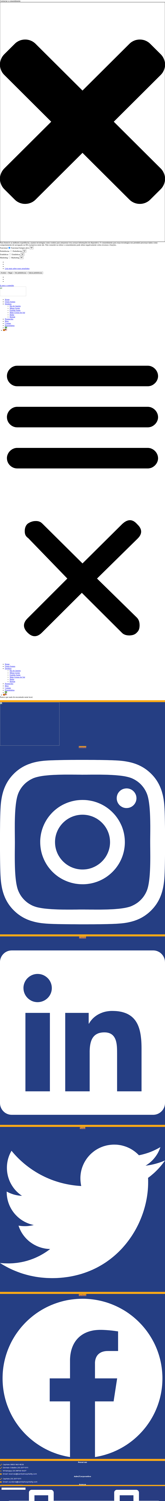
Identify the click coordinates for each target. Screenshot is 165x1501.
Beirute (12, 317)
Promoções (9, 319)
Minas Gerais (15, 308)
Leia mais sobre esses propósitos (17, 268)
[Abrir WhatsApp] (159, 1495)
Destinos (8, 304)
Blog (7, 321)
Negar (10, 273)
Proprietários (9, 326)
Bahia (12, 315)
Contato (8, 323)
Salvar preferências (35, 273)
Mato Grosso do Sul (17, 313)
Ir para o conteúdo (7, 285)
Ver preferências (20, 273)
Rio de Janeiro (15, 306)
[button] (82, 122)
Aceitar (3, 273)
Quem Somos (10, 302)
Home (7, 300)
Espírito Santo (15, 310)
